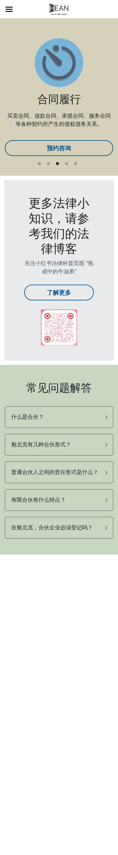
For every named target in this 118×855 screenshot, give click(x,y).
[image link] (59, 326)
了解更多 (59, 292)
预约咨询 (59, 148)
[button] (59, 417)
